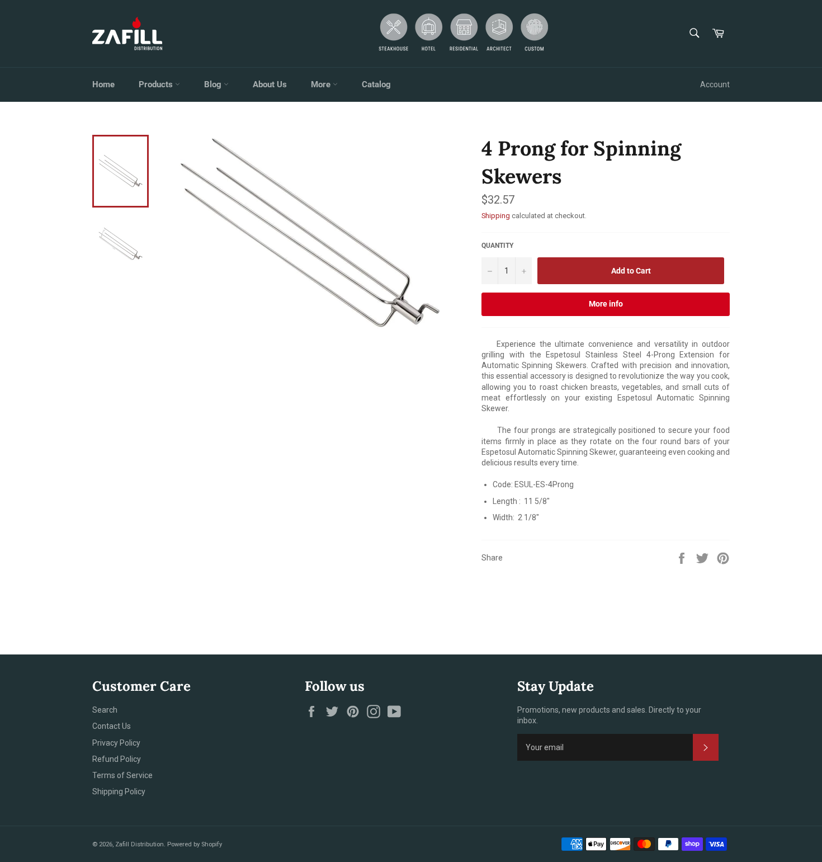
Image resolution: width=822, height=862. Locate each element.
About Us (270, 84)
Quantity (497, 245)
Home (103, 84)
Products (157, 84)
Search (104, 709)
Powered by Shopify (194, 844)
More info (606, 303)
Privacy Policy (116, 742)
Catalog (376, 84)
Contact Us (111, 726)
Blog (214, 84)
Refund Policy (116, 759)
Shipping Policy (118, 791)
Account (715, 84)
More (322, 84)
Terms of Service (122, 775)
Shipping (495, 215)
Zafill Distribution (139, 844)
